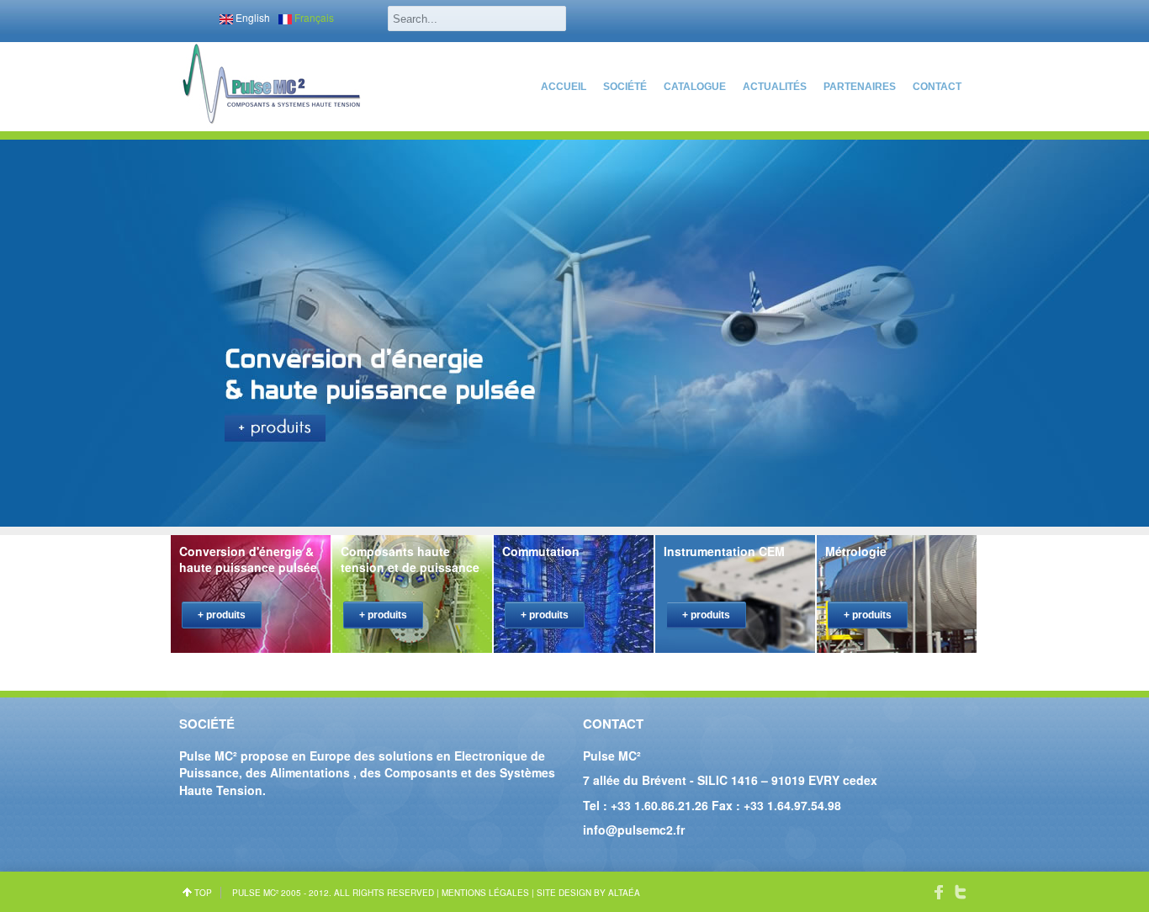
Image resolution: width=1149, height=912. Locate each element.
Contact (937, 87)
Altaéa (624, 893)
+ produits (222, 615)
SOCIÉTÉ (625, 87)
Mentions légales (485, 893)
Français (313, 17)
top (203, 893)
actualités (775, 87)
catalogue (695, 87)
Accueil (563, 87)
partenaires (859, 87)
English (251, 17)
